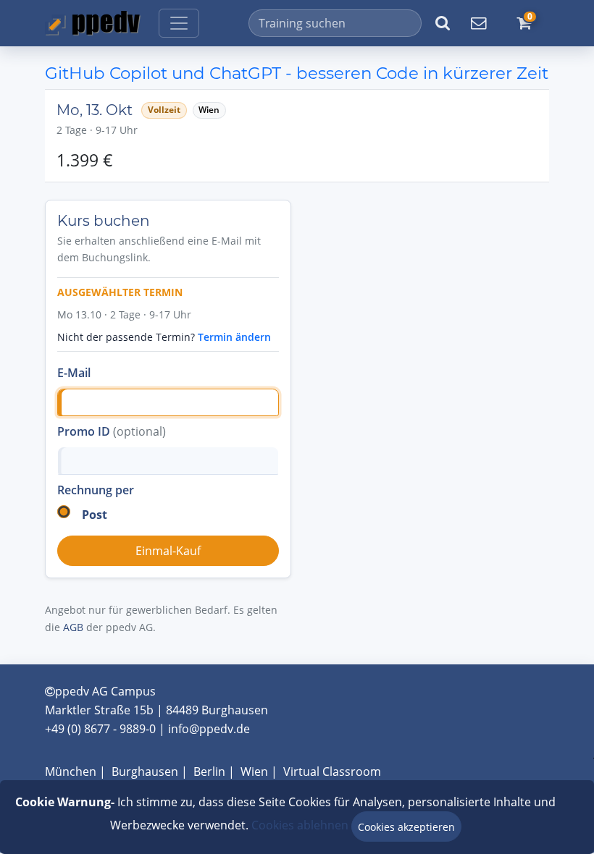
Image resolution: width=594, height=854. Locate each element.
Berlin (209, 771)
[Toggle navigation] (179, 23)
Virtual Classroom (332, 771)
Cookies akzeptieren (406, 827)
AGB (73, 627)
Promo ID (111, 431)
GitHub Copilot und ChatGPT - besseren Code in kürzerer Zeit (296, 73)
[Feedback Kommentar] (478, 23)
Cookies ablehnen (299, 825)
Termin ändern (234, 337)
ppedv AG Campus (105, 691)
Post (94, 515)
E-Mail (74, 373)
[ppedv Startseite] (93, 23)
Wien (254, 771)
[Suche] (442, 23)
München (70, 771)
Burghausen (145, 771)
